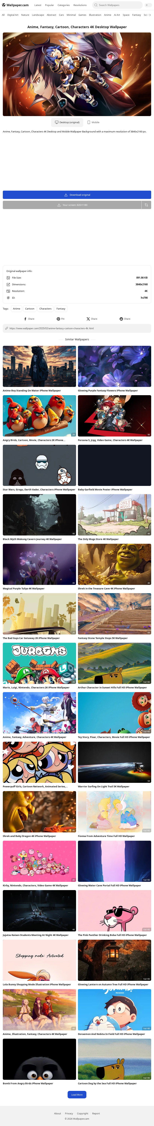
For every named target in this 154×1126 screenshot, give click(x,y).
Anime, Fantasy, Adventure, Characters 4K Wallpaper (34, 737)
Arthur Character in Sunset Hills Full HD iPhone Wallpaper (112, 687)
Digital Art (12, 15)
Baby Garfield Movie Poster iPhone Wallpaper (105, 489)
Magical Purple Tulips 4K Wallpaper (24, 588)
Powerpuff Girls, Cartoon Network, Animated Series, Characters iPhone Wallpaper (34, 786)
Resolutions (80, 5)
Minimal (71, 15)
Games (82, 15)
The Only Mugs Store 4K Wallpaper (98, 539)
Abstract (51, 15)
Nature (25, 15)
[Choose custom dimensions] (146, 205)
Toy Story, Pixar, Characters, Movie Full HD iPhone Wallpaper (114, 737)
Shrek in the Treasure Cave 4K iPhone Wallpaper (106, 588)
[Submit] (96, 5)
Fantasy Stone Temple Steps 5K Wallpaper (103, 638)
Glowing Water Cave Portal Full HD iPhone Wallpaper (109, 885)
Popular (49, 5)
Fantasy (136, 15)
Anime (107, 15)
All (3, 15)
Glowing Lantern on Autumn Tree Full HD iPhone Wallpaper (113, 984)
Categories (64, 5)
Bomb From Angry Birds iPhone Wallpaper (28, 1083)
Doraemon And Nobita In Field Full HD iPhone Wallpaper (111, 1034)
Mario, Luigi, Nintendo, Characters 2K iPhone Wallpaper (36, 687)
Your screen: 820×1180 (75, 205)
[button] (29, 319)
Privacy (69, 1113)
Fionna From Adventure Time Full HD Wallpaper (106, 836)
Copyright (82, 1113)
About (57, 1113)
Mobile (95, 122)
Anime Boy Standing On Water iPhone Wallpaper (32, 390)
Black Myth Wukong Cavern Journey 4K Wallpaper (32, 539)
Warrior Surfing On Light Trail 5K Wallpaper (103, 786)
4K (146, 291)
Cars (61, 15)
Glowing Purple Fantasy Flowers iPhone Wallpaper (108, 390)
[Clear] (139, 5)
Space (126, 15)
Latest (37, 5)
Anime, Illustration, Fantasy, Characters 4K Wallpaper (35, 1034)
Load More (77, 1094)
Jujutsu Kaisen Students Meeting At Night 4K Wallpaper (36, 935)
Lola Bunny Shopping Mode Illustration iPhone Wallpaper (37, 984)
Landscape (38, 15)
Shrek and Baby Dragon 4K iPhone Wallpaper (29, 836)
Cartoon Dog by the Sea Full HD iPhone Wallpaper (107, 1083)
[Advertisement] (77, 162)
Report (96, 1113)
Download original (80, 194)
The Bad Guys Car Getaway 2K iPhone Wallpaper (31, 638)
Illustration (95, 15)
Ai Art (117, 15)
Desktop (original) (69, 122)
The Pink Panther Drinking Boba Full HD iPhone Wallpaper (112, 935)
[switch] (148, 5)
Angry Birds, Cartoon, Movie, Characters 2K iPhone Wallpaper (33, 440)
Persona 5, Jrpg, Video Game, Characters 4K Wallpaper (110, 440)
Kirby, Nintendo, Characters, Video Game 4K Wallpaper (35, 885)
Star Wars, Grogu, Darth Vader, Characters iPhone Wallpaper (39, 489)
